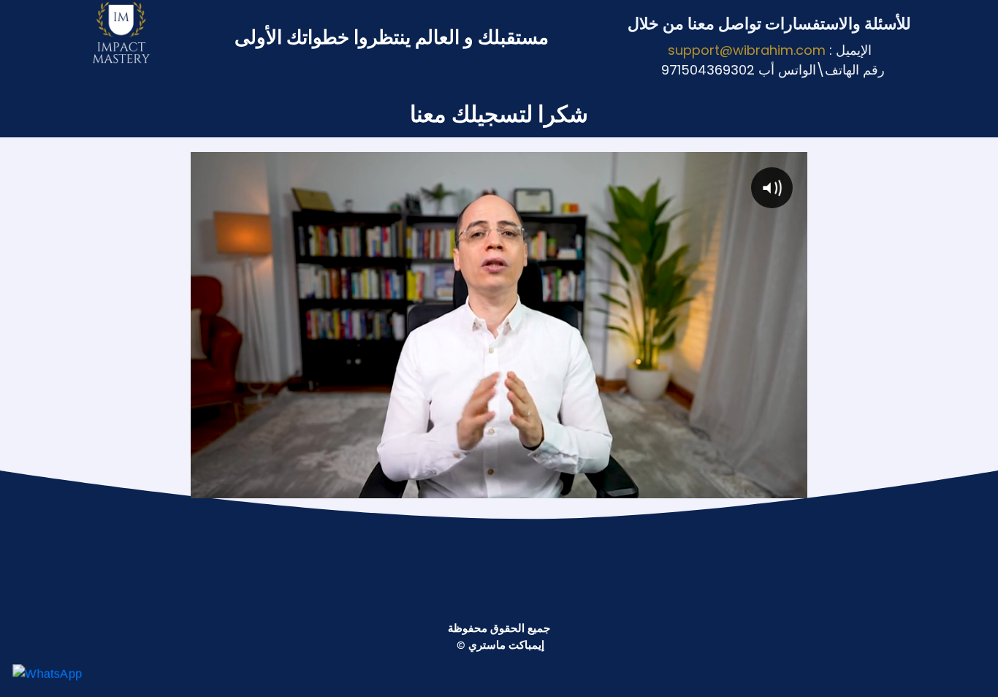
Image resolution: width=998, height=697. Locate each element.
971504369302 (708, 70)
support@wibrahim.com (747, 50)
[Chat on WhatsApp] (47, 673)
